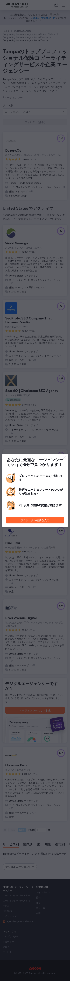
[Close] (64, 457)
